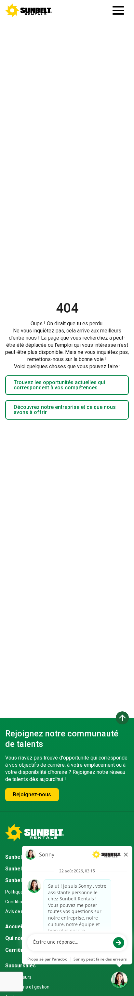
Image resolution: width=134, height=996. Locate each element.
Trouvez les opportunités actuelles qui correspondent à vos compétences (59, 385)
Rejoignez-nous (32, 794)
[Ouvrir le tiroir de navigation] (118, 10)
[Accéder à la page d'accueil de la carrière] (28, 10)
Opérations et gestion (27, 986)
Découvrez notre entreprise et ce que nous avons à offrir (65, 409)
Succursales (20, 965)
